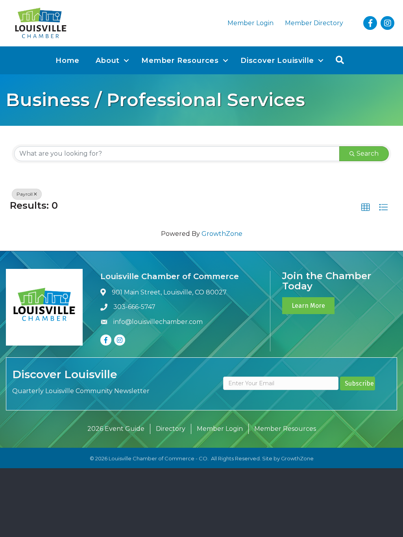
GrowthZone (222, 233)
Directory (170, 428)
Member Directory (314, 23)
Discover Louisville (277, 60)
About (108, 60)
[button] (365, 207)
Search (368, 153)
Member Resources (180, 60)
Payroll (25, 194)
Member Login (250, 23)
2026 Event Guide (115, 428)
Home (67, 60)
